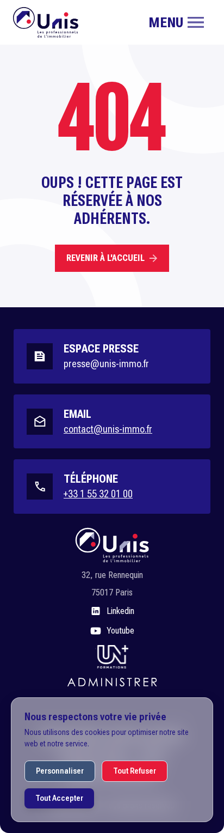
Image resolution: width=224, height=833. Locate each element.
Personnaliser (60, 771)
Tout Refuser (134, 771)
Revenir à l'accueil (105, 258)
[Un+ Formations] (112, 655)
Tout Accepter (59, 798)
